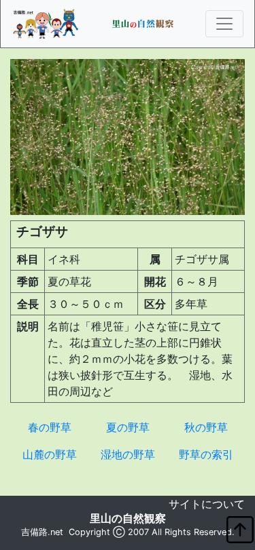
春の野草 (49, 427)
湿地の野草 (128, 454)
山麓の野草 (49, 454)
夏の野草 (128, 427)
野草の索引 (206, 454)
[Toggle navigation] (224, 23)
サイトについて (207, 504)
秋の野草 (206, 427)
